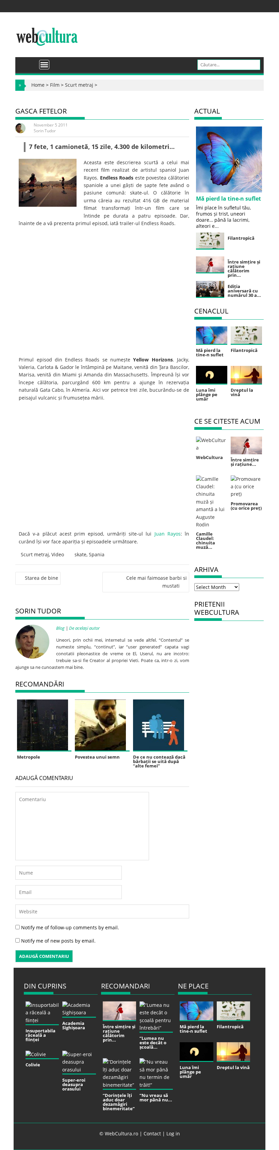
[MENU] (44, 64)
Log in (173, 1133)
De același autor (84, 628)
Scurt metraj (79, 85)
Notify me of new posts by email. (58, 940)
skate (80, 554)
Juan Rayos (167, 533)
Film (55, 85)
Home (38, 85)
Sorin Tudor (45, 131)
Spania (96, 554)
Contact (152, 1133)
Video (57, 554)
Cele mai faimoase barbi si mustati (156, 582)
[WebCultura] (28, 62)
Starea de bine (41, 578)
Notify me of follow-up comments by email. (70, 927)
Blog (60, 628)
